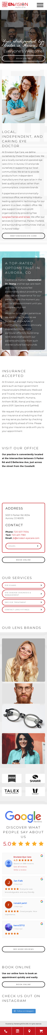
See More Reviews (23, 949)
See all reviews (20, 866)
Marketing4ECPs (19, 1024)
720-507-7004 (21, 532)
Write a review (20, 870)
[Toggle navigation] (40, 5)
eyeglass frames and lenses (16, 217)
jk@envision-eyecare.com (26, 538)
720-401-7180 (19, 535)
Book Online (23, 58)
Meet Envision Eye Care (23, 236)
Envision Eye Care (22, 857)
